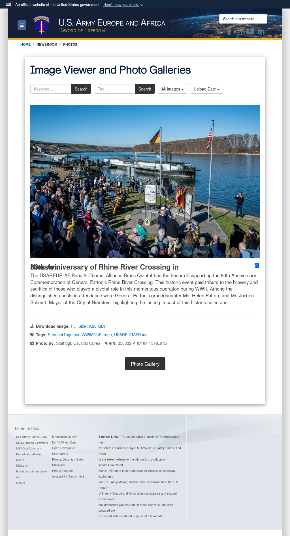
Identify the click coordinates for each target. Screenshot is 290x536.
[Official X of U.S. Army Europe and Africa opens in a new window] (219, 32)
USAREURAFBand (131, 334)
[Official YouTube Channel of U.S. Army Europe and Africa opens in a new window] (250, 32)
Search (81, 89)
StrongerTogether (63, 334)
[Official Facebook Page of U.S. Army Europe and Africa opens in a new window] (229, 32)
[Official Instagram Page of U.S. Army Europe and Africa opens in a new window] (238, 32)
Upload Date (205, 89)
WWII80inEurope (97, 334)
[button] (123, 5)
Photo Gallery (145, 363)
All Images (171, 89)
